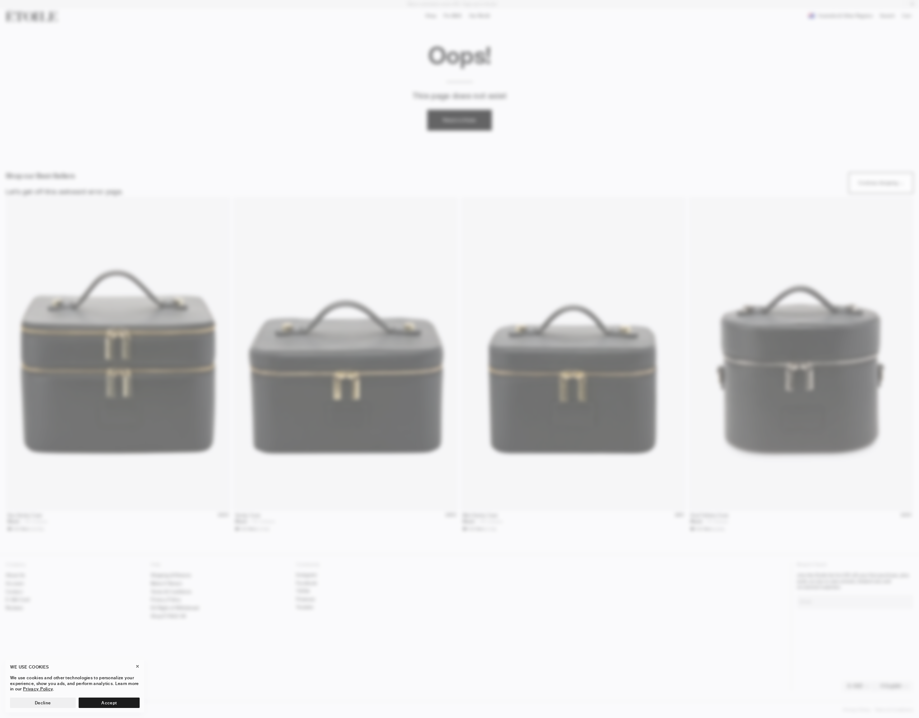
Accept (109, 703)
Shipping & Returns (171, 575)
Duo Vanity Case (25, 515)
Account (15, 583)
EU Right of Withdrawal (175, 608)
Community (308, 564)
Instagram (306, 575)
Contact (14, 592)
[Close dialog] (905, 458)
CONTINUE (833, 698)
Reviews (14, 608)
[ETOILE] (31, 15)
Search (887, 17)
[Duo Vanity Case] (118, 354)
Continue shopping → (881, 183)
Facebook (306, 583)
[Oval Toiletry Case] (801, 354)
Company (16, 564)
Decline (43, 703)
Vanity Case (247, 515)
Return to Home (459, 120)
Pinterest (305, 599)
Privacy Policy (166, 599)
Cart (908, 17)
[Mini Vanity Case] (573, 354)
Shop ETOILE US (168, 616)
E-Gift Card (17, 599)
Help (155, 564)
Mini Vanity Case (480, 515)
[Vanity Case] (345, 354)
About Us (15, 575)
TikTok (303, 591)
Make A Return (166, 583)
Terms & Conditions (171, 592)
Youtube (304, 607)
